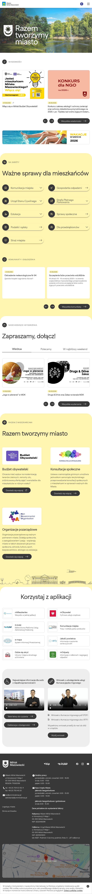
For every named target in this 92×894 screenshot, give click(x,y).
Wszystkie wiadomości (71, 120)
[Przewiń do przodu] (51, 121)
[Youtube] (88, 764)
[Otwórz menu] (88, 4)
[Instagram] (82, 764)
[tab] (16, 349)
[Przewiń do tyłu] (45, 121)
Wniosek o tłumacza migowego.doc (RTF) (69, 719)
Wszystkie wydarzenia (71, 404)
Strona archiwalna (9, 811)
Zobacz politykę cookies (73, 890)
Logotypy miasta (8, 806)
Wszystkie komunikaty (71, 306)
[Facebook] (77, 764)
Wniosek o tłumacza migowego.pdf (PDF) (69, 715)
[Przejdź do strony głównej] (13, 764)
